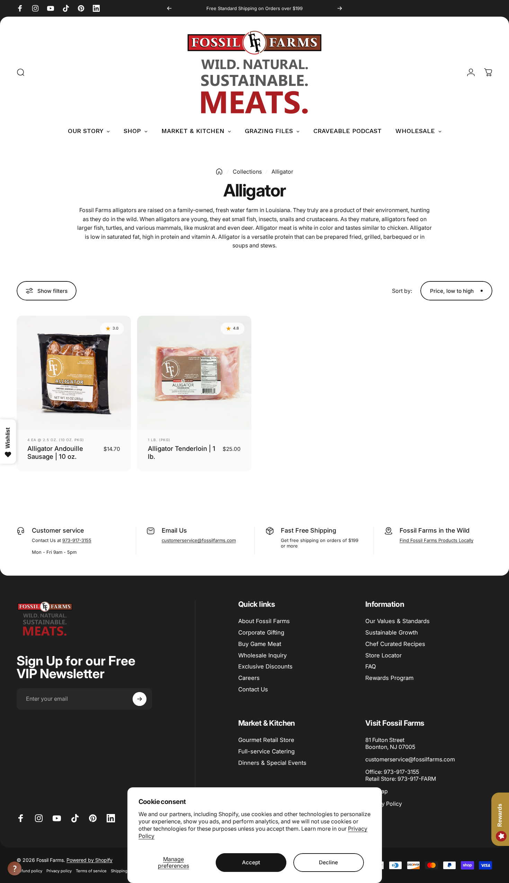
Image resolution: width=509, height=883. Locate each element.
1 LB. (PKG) (159, 440)
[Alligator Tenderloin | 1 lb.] (194, 373)
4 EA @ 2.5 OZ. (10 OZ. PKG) (55, 440)
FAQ (370, 666)
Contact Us (253, 689)
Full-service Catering (266, 751)
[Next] (339, 8)
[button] (14, 868)
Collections (247, 171)
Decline (328, 862)
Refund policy (29, 870)
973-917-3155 (76, 540)
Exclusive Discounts (265, 666)
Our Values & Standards (397, 621)
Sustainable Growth (391, 632)
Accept (251, 862)
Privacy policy (59, 870)
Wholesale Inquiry (262, 655)
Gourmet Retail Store (266, 739)
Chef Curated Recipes (395, 643)
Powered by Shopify (89, 860)
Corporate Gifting (261, 632)
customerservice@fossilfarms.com (199, 540)
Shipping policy (125, 870)
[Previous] (169, 8)
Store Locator (383, 655)
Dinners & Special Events (272, 762)
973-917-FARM (417, 778)
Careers (249, 677)
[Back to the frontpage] (219, 171)
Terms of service (91, 870)
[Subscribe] (139, 699)
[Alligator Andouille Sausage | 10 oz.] (74, 373)
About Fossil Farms (264, 621)
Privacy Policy (383, 803)
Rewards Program (389, 677)
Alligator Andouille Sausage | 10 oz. (55, 452)
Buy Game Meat (259, 643)
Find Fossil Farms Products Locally (436, 540)
